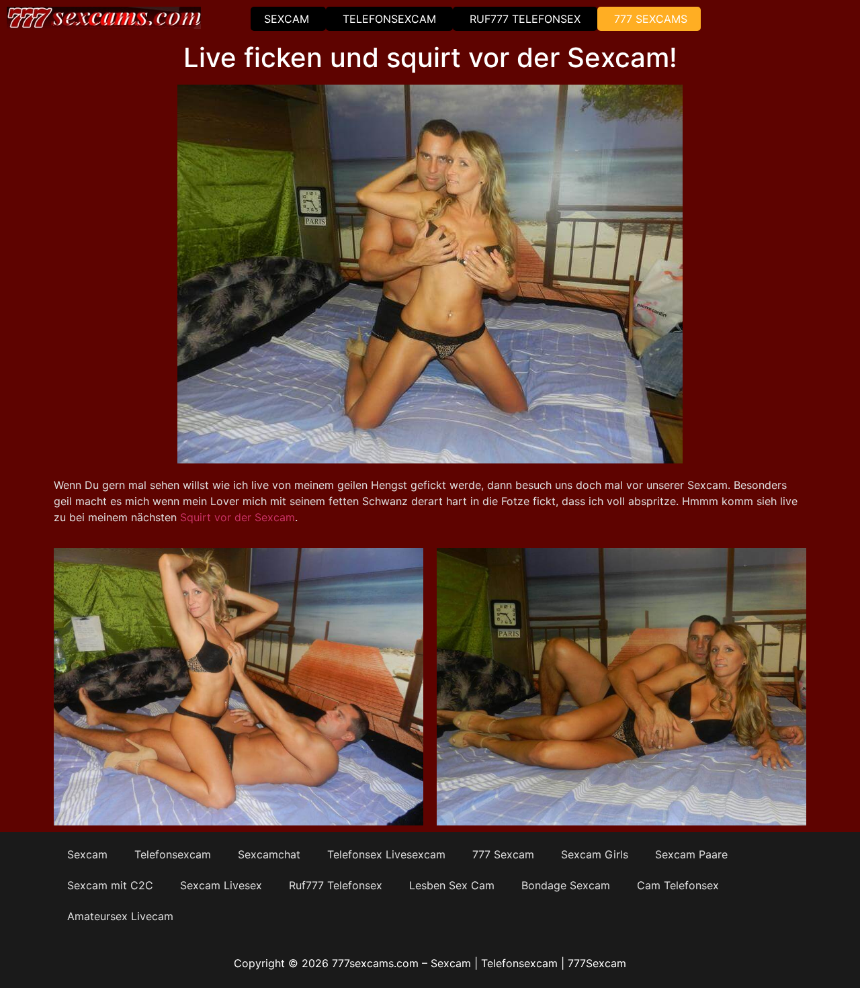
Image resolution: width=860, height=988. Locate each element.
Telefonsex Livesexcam (386, 854)
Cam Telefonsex (678, 885)
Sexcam (286, 19)
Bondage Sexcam (565, 885)
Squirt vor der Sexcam (236, 517)
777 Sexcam (503, 854)
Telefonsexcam (389, 19)
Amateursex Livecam (120, 916)
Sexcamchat (269, 854)
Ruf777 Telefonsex (525, 19)
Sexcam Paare (691, 854)
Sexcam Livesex (221, 885)
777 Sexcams (650, 19)
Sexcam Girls (594, 854)
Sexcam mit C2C (110, 885)
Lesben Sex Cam (451, 885)
